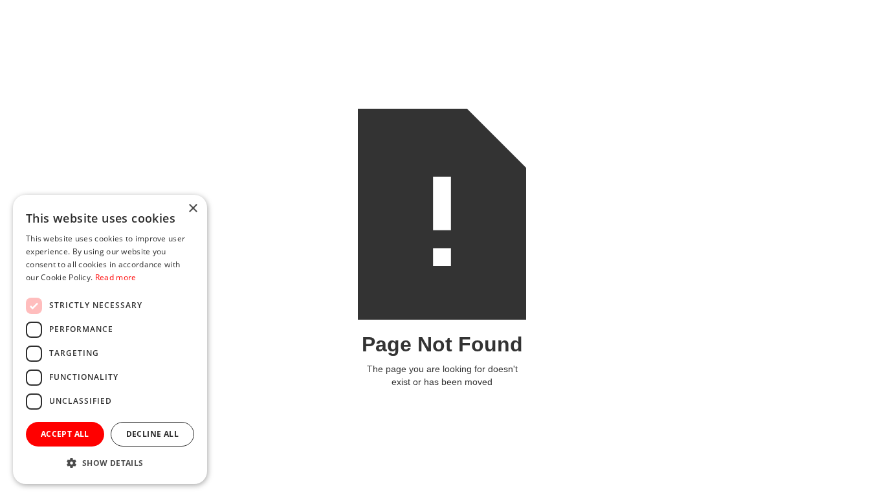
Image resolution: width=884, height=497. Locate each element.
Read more (116, 277)
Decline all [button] (152, 433)
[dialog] (110, 339)
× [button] (192, 209)
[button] (110, 463)
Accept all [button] (65, 433)
